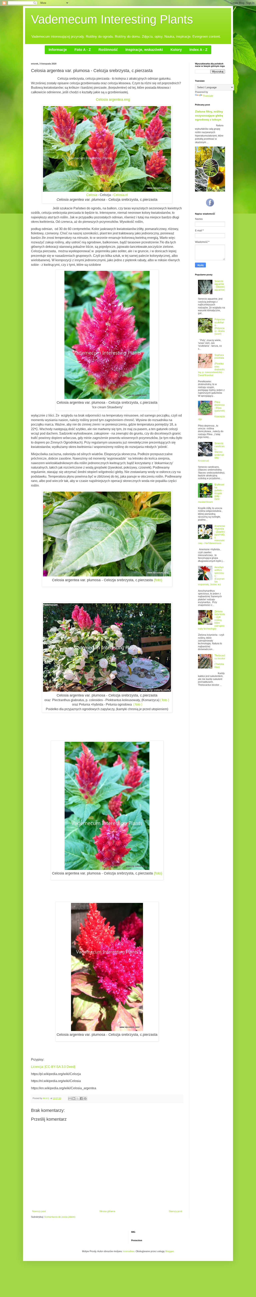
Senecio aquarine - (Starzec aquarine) (219, 285)
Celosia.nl (120, 195)
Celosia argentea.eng (113, 99)
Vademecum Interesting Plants (112, 19)
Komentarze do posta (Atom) (59, 1217)
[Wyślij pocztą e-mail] (70, 1098)
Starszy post (175, 1211)
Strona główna (107, 1211)
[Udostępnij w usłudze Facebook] (81, 1098)
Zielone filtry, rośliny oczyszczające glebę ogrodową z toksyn (209, 115)
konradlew (128, 1251)
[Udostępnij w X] (78, 1098)
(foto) (158, 580)
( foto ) (164, 700)
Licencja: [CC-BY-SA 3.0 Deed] (53, 1066)
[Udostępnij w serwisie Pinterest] (85, 1098)
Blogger (169, 1251)
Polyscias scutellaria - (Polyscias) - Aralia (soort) (219, 326)
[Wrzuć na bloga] (74, 1098)
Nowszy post (39, 1211)
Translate (208, 95)
